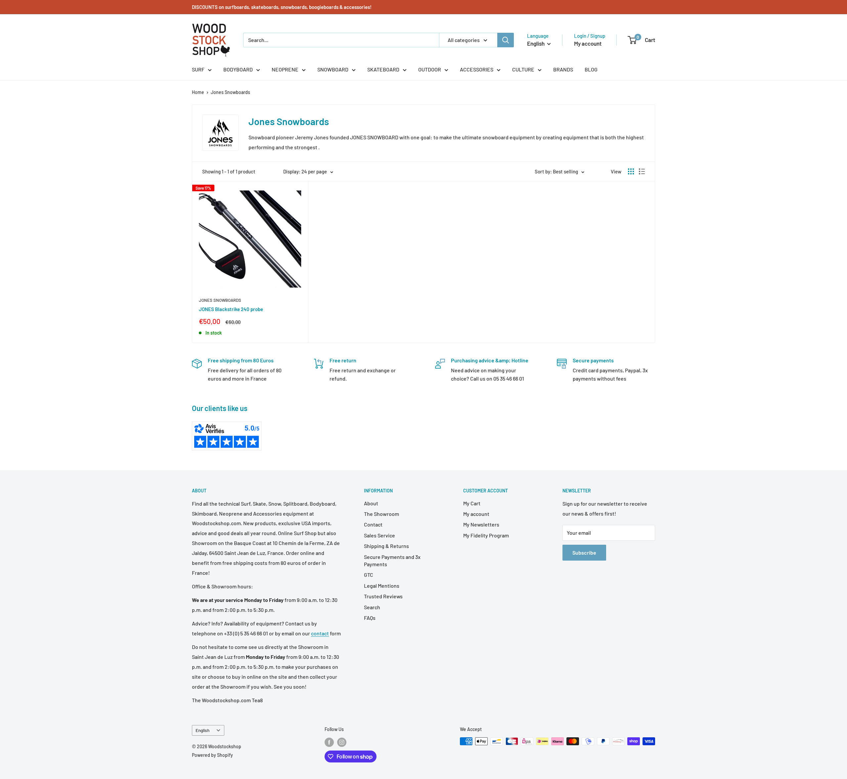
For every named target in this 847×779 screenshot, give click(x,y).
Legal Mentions (381, 585)
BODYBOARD (238, 69)
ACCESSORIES (476, 69)
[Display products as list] (642, 171)
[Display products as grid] (631, 171)
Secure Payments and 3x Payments (392, 560)
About (371, 503)
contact (320, 633)
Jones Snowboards (230, 92)
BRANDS (563, 69)
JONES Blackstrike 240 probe (231, 309)
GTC (368, 575)
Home (198, 92)
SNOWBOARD (332, 69)
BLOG (591, 69)
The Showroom (381, 514)
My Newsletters (481, 524)
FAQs (370, 618)
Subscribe (584, 552)
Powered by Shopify (212, 755)
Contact (373, 524)
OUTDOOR (429, 69)
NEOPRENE (285, 69)
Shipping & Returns (386, 546)
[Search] (505, 40)
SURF (198, 69)
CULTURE (523, 69)
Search (372, 607)
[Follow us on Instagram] (341, 742)
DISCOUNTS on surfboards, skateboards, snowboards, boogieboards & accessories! (282, 7)
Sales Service (379, 535)
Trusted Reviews (383, 596)
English (202, 730)
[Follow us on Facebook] (329, 742)
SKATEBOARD (383, 69)
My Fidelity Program (486, 535)
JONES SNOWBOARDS (220, 300)
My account (588, 43)
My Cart (471, 503)
